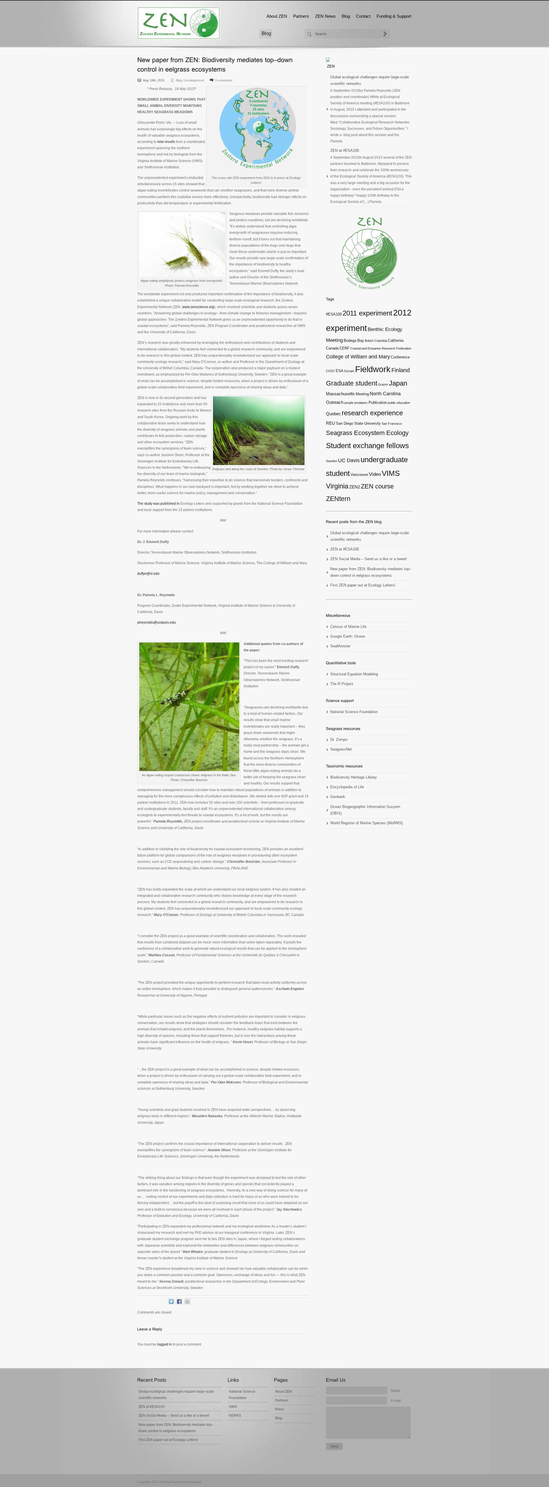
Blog (346, 16)
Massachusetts (340, 393)
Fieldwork (373, 369)
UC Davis (349, 460)
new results (166, 142)
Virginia (337, 486)
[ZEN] (178, 23)
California (395, 340)
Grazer (383, 384)
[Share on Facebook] (179, 1301)
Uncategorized (194, 80)
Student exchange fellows (367, 446)
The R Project (341, 684)
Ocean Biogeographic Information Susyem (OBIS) (365, 810)
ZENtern (338, 498)
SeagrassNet (341, 749)
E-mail (396, 1401)
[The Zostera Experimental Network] (331, 66)
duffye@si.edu (148, 574)
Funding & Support (394, 16)
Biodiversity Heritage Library (353, 777)
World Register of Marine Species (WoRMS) (366, 823)
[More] (187, 1301)
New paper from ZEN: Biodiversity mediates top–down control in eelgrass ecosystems (370, 572)
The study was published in (170, 504)
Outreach (334, 402)
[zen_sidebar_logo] (369, 253)
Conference (400, 357)
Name (395, 1391)
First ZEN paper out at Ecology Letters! (362, 585)
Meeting (362, 394)
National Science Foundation (354, 712)
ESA (339, 371)
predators (361, 402)
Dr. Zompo (338, 740)
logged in (164, 1344)
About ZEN (276, 16)
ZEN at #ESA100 (344, 151)
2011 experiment (367, 313)
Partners (301, 16)
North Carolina (385, 393)
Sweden (331, 461)
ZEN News (325, 16)
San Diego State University (358, 423)
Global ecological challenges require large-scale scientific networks (369, 80)
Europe (349, 371)
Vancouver (359, 474)
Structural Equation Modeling (354, 674)
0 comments (223, 80)
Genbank (337, 797)
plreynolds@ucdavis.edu (156, 622)
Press (279, 1409)
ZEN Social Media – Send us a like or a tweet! (368, 559)
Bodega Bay (354, 340)
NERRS (235, 1416)
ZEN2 (354, 486)
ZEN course (377, 486)
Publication (378, 402)
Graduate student (351, 383)
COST (330, 371)
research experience (372, 413)
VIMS (391, 473)
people (348, 402)
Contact (363, 16)
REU (330, 423)
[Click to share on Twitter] (171, 1301)
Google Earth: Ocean (347, 636)
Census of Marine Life (348, 627)
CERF (344, 348)
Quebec (333, 413)
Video (375, 474)
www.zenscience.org (198, 307)
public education (399, 402)
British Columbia (376, 340)
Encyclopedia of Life (347, 787)
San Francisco (392, 423)
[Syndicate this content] (369, 60)
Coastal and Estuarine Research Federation (380, 348)
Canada (332, 348)
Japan (398, 383)
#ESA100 (334, 314)
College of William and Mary (358, 357)
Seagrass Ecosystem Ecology (367, 432)
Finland (400, 370)
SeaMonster (340, 646)
